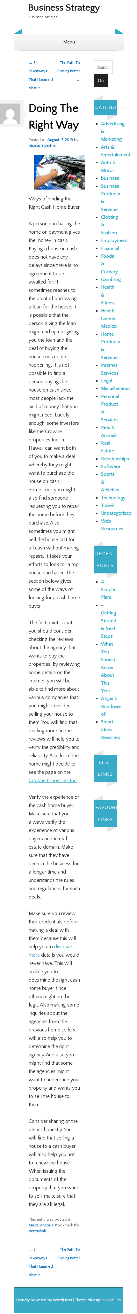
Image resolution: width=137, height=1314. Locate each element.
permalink (37, 1231)
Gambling (111, 279)
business (110, 178)
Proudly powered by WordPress (44, 1300)
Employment (114, 240)
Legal (106, 381)
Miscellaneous (41, 1225)
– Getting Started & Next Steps (108, 621)
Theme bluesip (88, 1300)
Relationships (115, 459)
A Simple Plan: (108, 589)
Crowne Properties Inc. (53, 780)
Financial (110, 248)
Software (110, 466)
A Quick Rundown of (111, 706)
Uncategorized (116, 513)
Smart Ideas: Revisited (110, 729)
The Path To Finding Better (68, 71)
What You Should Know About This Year (108, 667)
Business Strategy (64, 8)
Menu (69, 42)
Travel (107, 505)
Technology (113, 498)
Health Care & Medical (109, 318)
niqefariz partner (43, 146)
